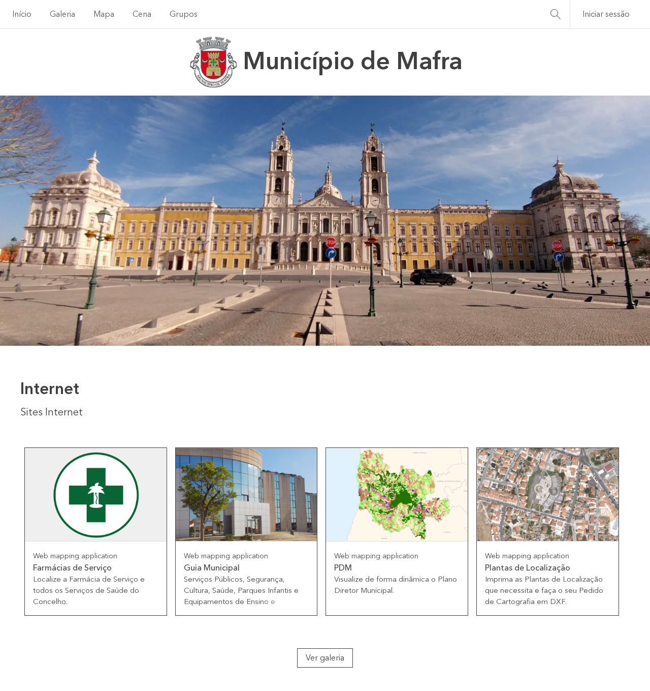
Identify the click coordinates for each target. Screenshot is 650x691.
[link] (95, 531)
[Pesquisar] (555, 14)
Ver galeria (325, 658)
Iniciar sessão (606, 14)
